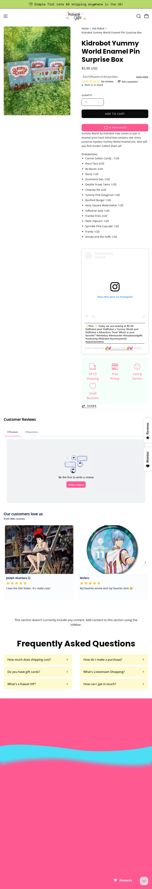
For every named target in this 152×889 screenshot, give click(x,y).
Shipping (10, 843)
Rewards (86, 781)
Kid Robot (98, 28)
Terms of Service (91, 799)
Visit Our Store (14, 831)
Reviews (9, 861)
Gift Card (10, 849)
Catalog (85, 793)
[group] (76, 4)
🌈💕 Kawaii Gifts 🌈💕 (119, 348)
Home (85, 28)
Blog (7, 855)
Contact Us (11, 837)
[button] (138, 16)
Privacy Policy (89, 805)
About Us (86, 775)
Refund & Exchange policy (98, 787)
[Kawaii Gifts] (76, 16)
